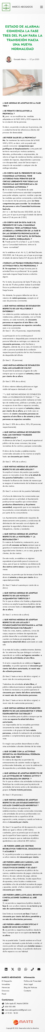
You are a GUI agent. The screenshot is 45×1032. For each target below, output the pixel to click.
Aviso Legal (28, 984)
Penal (4, 994)
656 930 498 (10, 1006)
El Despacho (7, 981)
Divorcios (5, 990)
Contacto (27, 990)
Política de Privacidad (32, 981)
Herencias (6, 987)
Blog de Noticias (30, 987)
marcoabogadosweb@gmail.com (18, 1010)
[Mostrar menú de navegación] (41, 7)
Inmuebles (6, 984)
